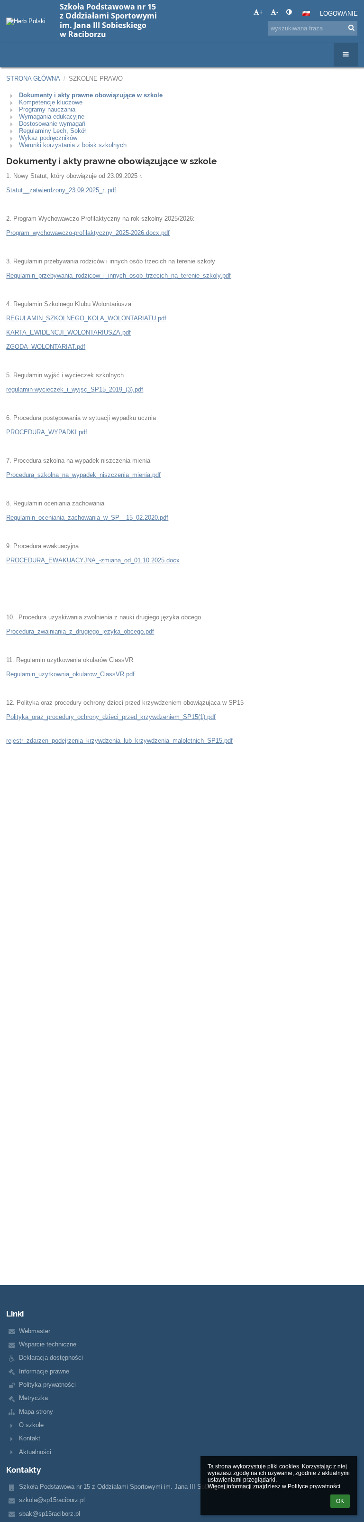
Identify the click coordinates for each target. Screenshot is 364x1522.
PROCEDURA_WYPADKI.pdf (46, 432)
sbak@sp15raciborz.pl (49, 1513)
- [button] (277, 12)
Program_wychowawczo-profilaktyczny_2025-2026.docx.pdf (88, 232)
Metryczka (33, 1397)
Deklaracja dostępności (51, 1357)
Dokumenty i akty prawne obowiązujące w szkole (91, 95)
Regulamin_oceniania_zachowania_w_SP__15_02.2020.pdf (87, 517)
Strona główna (33, 78)
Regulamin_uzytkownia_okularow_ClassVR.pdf (70, 674)
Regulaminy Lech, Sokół (52, 130)
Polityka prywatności (47, 1384)
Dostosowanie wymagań (52, 123)
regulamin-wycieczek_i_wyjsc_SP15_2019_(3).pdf (74, 389)
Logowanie (339, 13)
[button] (289, 12)
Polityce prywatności (314, 1486)
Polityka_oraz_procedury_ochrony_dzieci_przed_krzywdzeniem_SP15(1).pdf (111, 716)
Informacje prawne (44, 1371)
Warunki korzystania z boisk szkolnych (73, 145)
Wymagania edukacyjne (51, 116)
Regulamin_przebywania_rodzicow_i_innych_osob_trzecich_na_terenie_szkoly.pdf (118, 275)
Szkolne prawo (96, 78)
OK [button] (340, 1501)
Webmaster (34, 1331)
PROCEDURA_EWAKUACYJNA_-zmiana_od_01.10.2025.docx (93, 560)
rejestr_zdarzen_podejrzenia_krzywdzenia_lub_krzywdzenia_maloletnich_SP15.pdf (119, 740)
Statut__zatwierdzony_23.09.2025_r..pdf (61, 190)
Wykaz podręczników (48, 137)
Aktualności (35, 1452)
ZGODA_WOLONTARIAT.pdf (45, 346)
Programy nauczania (47, 109)
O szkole (31, 1425)
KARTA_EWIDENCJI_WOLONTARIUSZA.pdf (68, 332)
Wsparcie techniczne (47, 1344)
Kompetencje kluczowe (50, 102)
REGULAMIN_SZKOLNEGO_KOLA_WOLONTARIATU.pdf (86, 318)
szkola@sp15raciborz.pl (52, 1499)
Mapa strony (36, 1411)
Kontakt (29, 1438)
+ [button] (261, 12)
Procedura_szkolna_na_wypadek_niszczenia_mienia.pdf (83, 474)
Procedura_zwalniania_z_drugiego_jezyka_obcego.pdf (80, 631)
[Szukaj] (351, 28)
